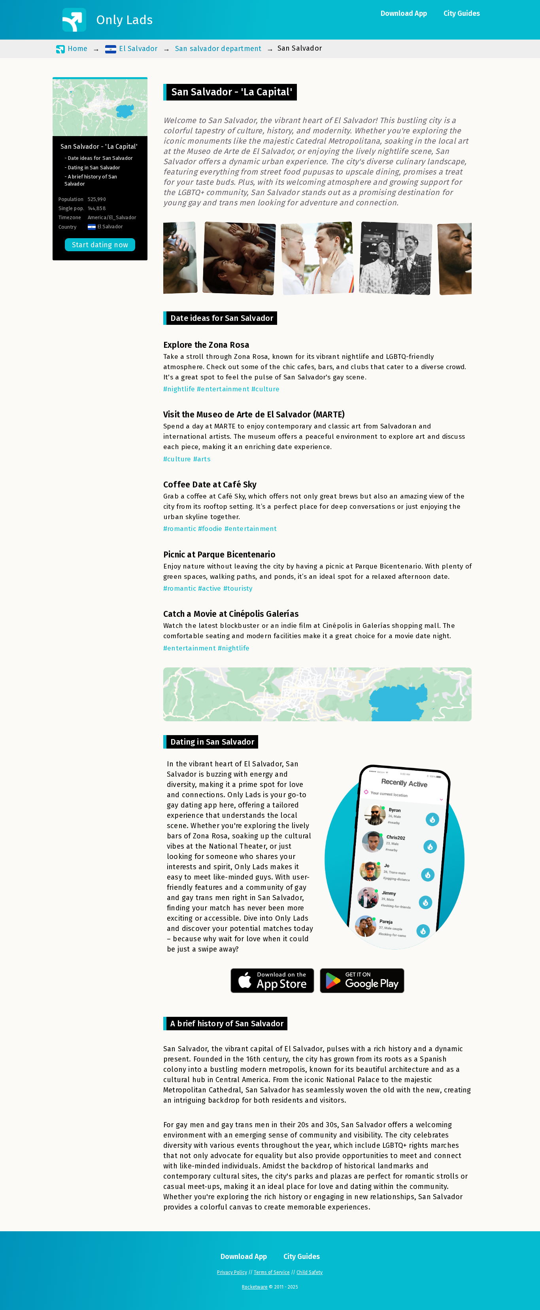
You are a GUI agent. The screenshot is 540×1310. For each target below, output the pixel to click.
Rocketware (255, 1287)
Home (76, 48)
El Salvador (137, 48)
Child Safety (309, 1272)
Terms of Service (272, 1272)
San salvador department (218, 48)
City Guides (462, 13)
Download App (404, 13)
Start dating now (100, 245)
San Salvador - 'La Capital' (99, 146)
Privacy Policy (232, 1272)
